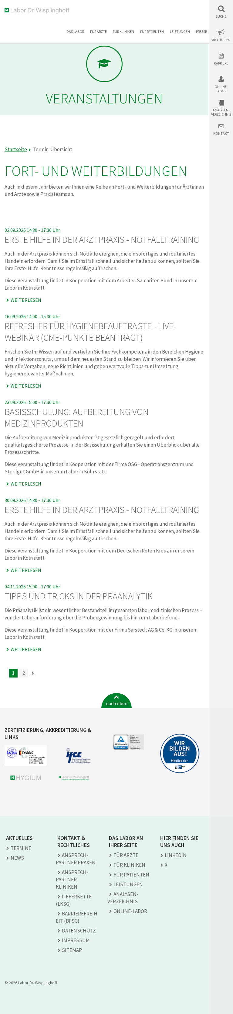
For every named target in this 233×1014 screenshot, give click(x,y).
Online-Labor (221, 89)
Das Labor (75, 31)
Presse (201, 31)
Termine (21, 848)
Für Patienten (152, 31)
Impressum (76, 940)
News (17, 858)
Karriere (221, 63)
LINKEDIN (176, 855)
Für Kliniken (123, 31)
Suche (221, 16)
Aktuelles (221, 40)
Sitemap (72, 950)
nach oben (116, 703)
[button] (221, 11)
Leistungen (180, 31)
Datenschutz (79, 930)
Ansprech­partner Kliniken (72, 879)
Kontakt (221, 133)
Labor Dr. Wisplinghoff (38, 11)
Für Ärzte (98, 31)
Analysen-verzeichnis (221, 112)
